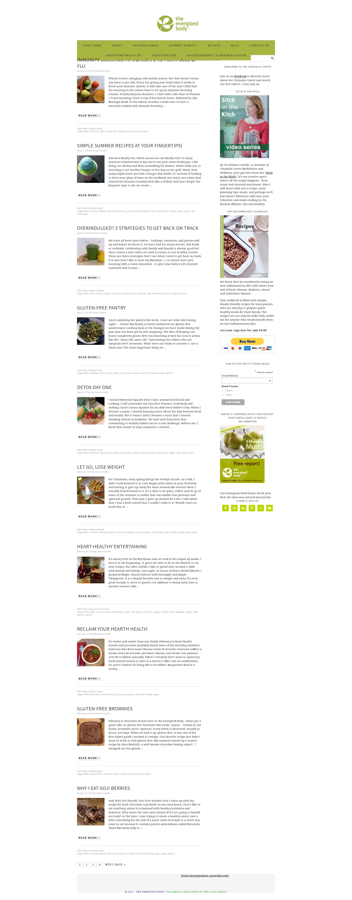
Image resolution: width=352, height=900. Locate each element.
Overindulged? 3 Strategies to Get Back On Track (138, 228)
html (230, 390)
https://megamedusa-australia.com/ (205, 875)
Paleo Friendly (170, 532)
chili (104, 694)
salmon (80, 615)
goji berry (123, 854)
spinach (169, 373)
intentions (141, 293)
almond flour (96, 774)
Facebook (240, 76)
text (230, 394)
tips (193, 211)
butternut (94, 453)
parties (165, 211)
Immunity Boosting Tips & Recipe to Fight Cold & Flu (136, 62)
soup (178, 453)
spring (194, 532)
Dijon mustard (96, 612)
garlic (109, 373)
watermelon (82, 214)
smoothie (182, 293)
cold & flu (94, 131)
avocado (94, 211)
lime (153, 211)
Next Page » (115, 864)
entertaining (120, 211)
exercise (99, 293)
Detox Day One (94, 387)
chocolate (107, 774)
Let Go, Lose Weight (101, 467)
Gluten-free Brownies (105, 708)
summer (186, 211)
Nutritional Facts (96, 851)
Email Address (246, 375)
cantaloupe (104, 532)
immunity (136, 131)
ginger (107, 293)
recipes (145, 131)
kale (149, 293)
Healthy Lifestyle (96, 290)
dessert (116, 774)
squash (185, 453)
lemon (167, 293)
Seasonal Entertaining (99, 609)
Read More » (89, 115)
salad (179, 211)
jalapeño (146, 211)
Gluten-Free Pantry (101, 307)
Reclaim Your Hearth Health (112, 629)
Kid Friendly (157, 293)
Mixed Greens (168, 612)
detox (102, 131)
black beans (95, 694)
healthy (137, 211)
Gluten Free (111, 131)
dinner (111, 211)
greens (128, 373)
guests (130, 211)
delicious (103, 211)
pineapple (180, 612)
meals (158, 211)
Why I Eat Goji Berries (103, 788)
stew (191, 453)
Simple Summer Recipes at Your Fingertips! (129, 145)
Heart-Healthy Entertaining (112, 546)
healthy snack (124, 131)
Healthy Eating (95, 129)
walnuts (88, 615)
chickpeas (94, 373)
